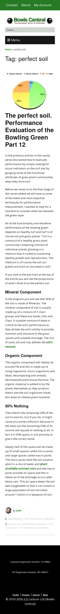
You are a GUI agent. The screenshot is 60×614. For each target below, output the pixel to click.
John (18, 510)
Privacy (26, 595)
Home (8, 49)
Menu (15, 40)
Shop (45, 595)
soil (51, 524)
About (26, 5)
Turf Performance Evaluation (39, 518)
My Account (43, 5)
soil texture (11, 527)
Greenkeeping (15, 518)
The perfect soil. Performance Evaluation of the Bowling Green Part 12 (29, 130)
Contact (12, 5)
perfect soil (14, 524)
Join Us (36, 595)
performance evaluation (34, 524)
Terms (15, 595)
